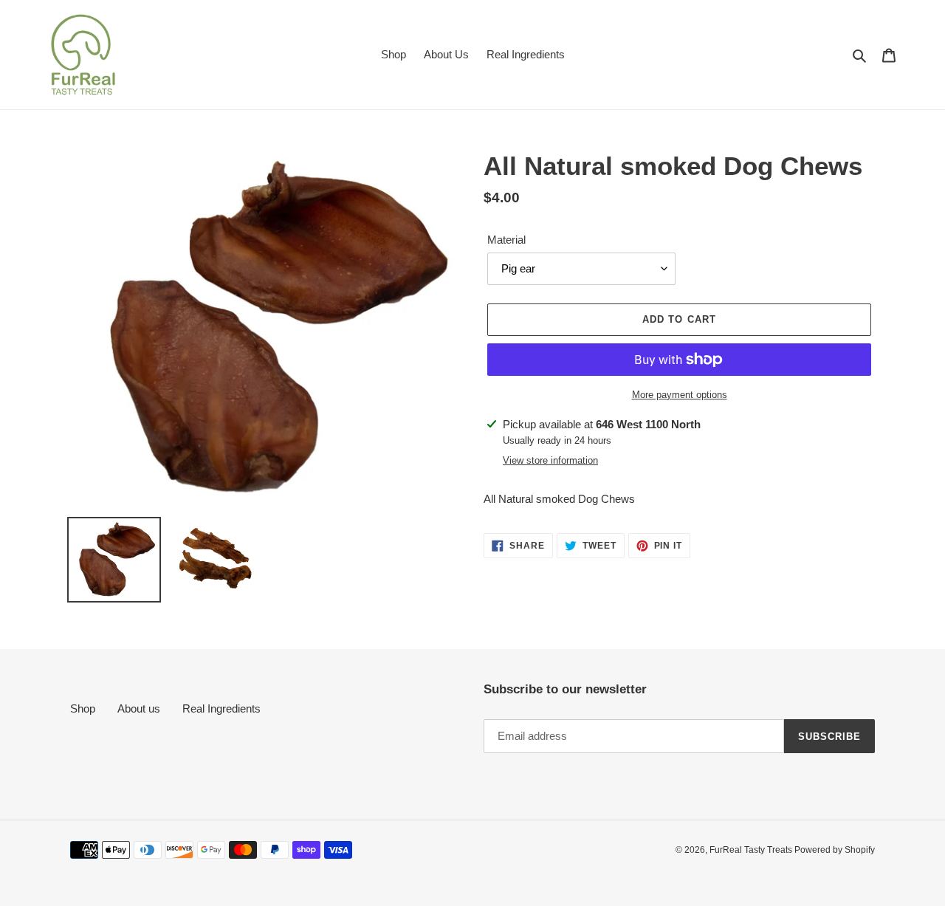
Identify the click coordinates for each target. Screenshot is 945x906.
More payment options (679, 394)
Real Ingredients (221, 708)
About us (138, 708)
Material (506, 239)
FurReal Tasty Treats (751, 850)
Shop (82, 708)
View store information (550, 460)
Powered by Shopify (834, 850)
